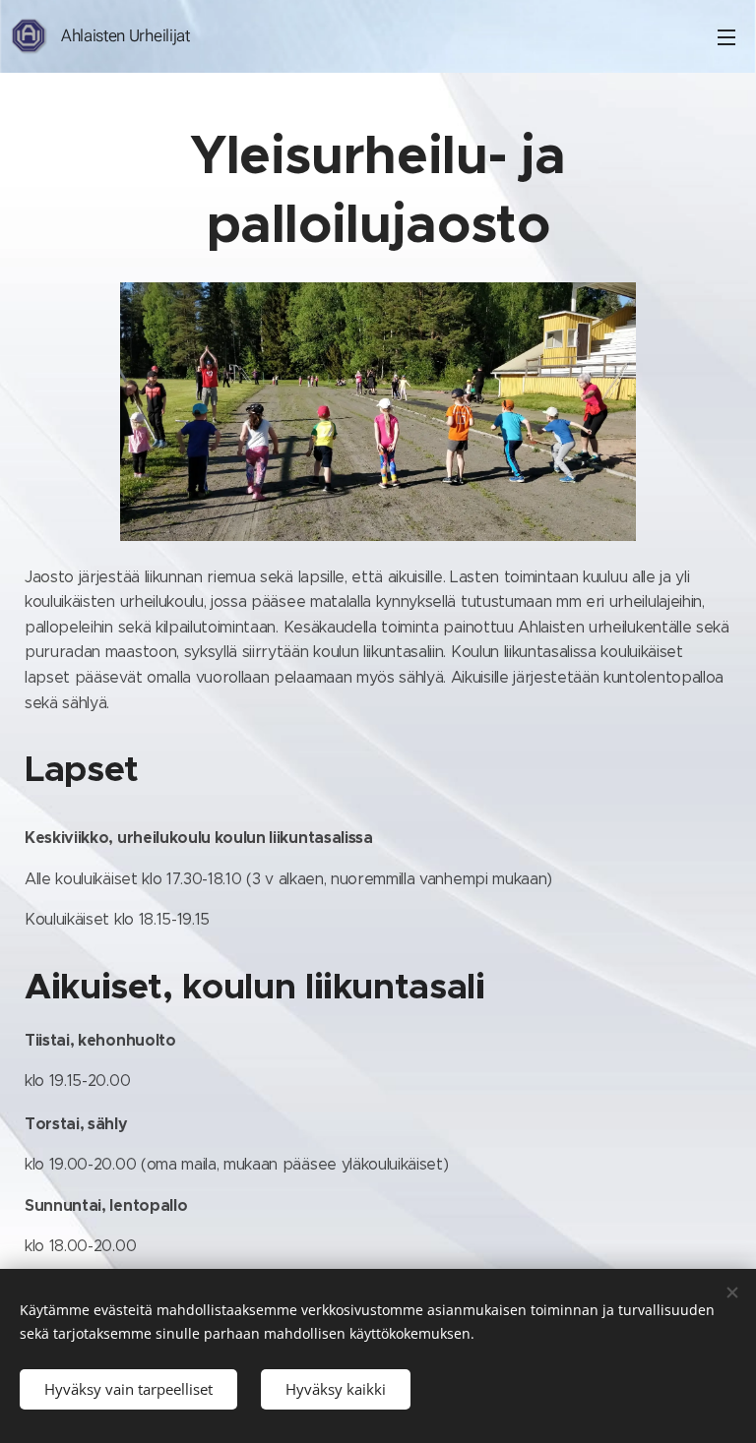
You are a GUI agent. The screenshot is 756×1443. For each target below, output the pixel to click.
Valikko (726, 36)
